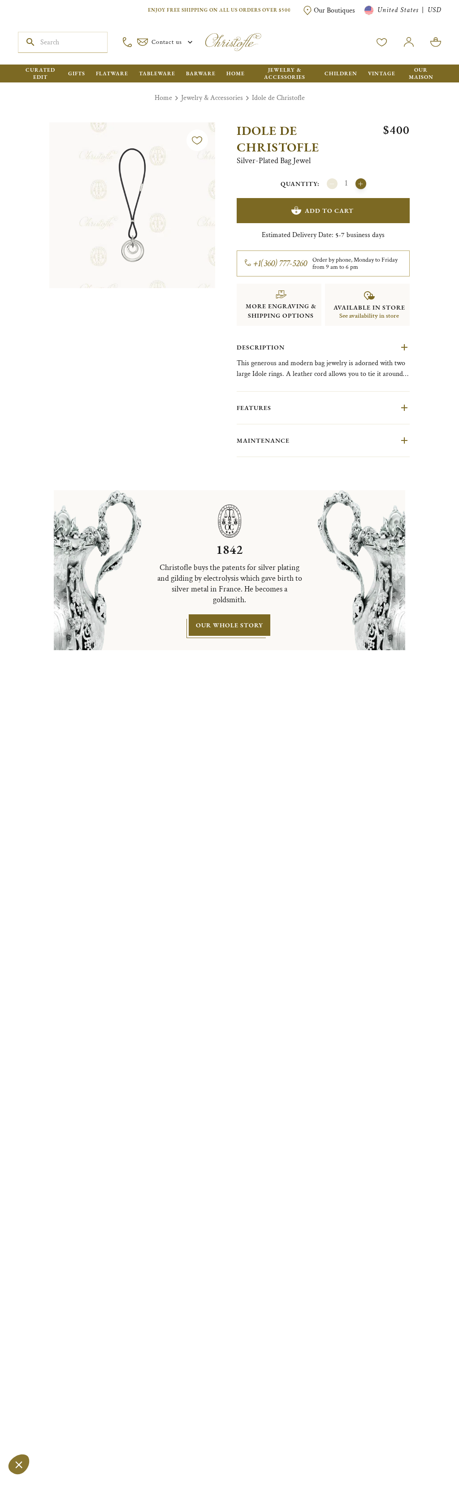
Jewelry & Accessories (212, 98)
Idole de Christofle (278, 98)
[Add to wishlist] (197, 140)
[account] (382, 42)
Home (163, 98)
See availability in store (369, 315)
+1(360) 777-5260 (280, 263)
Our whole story (229, 625)
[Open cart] (436, 42)
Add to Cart (329, 211)
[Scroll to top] (424, 1467)
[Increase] (360, 183)
